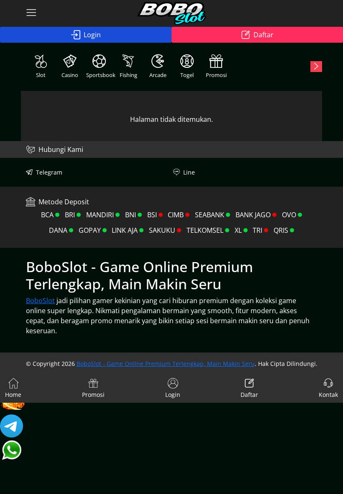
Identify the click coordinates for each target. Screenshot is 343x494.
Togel (187, 75)
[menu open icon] (31, 13)
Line (189, 172)
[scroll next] (316, 66)
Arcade (157, 75)
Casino (69, 75)
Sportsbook (100, 75)
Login (92, 34)
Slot (41, 75)
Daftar (263, 34)
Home (13, 395)
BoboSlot (40, 300)
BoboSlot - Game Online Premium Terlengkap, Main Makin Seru (166, 364)
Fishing (128, 75)
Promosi (216, 75)
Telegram (49, 172)
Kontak (328, 395)
